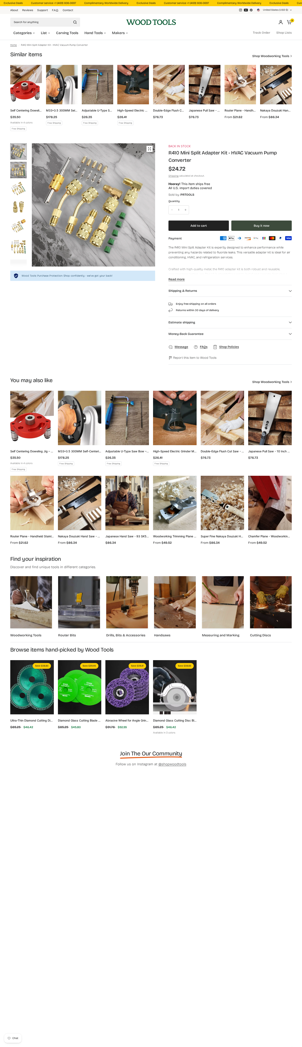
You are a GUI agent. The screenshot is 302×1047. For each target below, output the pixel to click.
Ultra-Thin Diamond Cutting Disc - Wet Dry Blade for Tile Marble (32, 720)
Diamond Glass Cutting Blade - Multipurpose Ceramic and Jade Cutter (79, 720)
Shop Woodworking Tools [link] (270, 56)
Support (42, 10)
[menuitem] (15, 10)
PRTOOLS (187, 195)
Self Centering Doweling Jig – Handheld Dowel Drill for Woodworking (26, 110)
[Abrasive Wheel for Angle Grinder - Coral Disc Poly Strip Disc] (127, 687)
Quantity (174, 201)
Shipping (173, 175)
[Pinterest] (251, 10)
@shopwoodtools (172, 764)
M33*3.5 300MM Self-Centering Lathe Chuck (62, 110)
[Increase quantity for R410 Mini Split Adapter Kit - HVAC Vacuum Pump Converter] (185, 210)
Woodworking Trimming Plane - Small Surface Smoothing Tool (175, 536)
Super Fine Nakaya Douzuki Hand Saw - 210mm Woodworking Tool (222, 536)
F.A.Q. (55, 10)
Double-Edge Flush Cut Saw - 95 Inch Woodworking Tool (169, 110)
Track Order (261, 32)
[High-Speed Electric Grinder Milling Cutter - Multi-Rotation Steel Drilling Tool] (133, 84)
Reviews (27, 10)
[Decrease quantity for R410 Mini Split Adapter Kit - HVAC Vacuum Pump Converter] (172, 210)
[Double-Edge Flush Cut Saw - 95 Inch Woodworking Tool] (169, 84)
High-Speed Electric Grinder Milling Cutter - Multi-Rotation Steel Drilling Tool (133, 110)
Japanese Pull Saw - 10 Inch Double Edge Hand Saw (204, 110)
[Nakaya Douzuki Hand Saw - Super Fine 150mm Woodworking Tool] (276, 84)
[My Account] (281, 22)
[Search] (75, 22)
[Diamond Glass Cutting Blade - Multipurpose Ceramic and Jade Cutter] (79, 687)
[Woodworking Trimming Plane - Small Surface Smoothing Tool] (175, 503)
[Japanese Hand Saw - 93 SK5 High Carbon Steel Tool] (127, 503)
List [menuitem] (44, 33)
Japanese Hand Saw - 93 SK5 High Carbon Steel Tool (127, 536)
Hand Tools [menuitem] (93, 33)
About (14, 10)
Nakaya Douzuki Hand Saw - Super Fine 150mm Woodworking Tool (276, 110)
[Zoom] (149, 149)
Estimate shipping (181, 322)
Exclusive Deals (132, 3)
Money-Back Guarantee (186, 334)
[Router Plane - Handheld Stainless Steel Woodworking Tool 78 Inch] (240, 84)
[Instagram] (240, 10)
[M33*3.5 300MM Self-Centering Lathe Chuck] (62, 84)
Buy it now (261, 226)
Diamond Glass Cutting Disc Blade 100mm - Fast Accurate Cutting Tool (175, 720)
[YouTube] (246, 10)
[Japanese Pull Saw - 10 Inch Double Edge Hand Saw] (204, 84)
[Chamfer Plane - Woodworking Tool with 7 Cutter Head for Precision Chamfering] (270, 503)
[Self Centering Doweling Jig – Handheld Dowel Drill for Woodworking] (26, 84)
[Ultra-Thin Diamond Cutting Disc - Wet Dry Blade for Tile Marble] (32, 687)
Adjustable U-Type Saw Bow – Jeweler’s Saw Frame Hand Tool (97, 110)
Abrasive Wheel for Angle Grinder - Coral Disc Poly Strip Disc (127, 720)
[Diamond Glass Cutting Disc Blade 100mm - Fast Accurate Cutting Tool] (175, 687)
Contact (68, 10)
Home (13, 45)
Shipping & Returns (182, 291)
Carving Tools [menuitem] (67, 33)
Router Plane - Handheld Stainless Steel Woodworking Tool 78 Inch (240, 110)
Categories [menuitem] (22, 33)
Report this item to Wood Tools (194, 358)
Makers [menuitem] (118, 33)
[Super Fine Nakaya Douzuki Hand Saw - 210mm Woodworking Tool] (222, 503)
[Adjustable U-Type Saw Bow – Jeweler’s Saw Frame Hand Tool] (97, 84)
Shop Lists (284, 32)
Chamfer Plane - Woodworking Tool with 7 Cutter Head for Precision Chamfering (270, 536)
